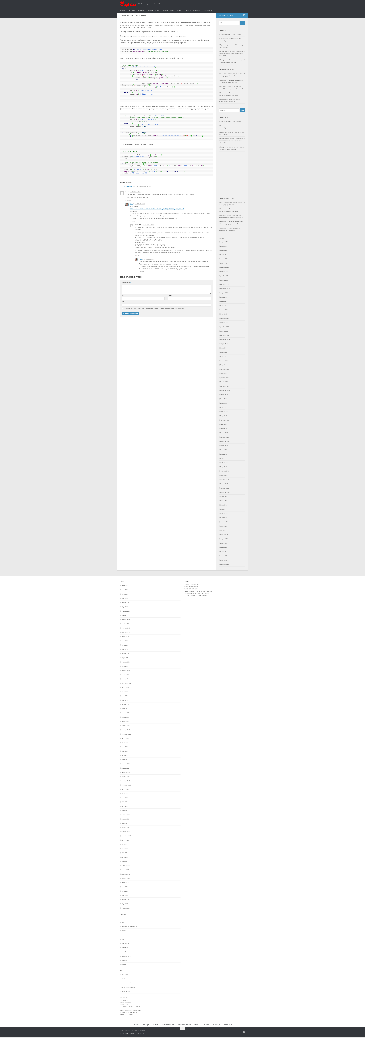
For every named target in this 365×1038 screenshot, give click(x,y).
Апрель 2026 (224, 259)
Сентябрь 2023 (225, 390)
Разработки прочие (168, 10)
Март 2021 (223, 517)
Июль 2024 (223, 348)
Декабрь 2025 (224, 276)
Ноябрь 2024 (224, 331)
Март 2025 (223, 314)
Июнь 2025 (223, 301)
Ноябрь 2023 (224, 382)
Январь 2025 (224, 322)
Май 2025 (223, 305)
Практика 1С (125, 943)
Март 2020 (223, 560)
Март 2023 (223, 416)
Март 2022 (223, 467)
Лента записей (126, 983)
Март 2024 (223, 365)
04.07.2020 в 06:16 (148, 225)
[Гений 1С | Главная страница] (128, 4)
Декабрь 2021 (224, 479)
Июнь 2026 (223, 250)
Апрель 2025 (224, 310)
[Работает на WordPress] (127, 1033)
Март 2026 (223, 263)
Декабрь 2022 (224, 428)
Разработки (125, 952)
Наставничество (126, 935)
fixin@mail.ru (124, 1000)
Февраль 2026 (224, 267)
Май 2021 (223, 509)
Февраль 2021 (224, 522)
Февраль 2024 (224, 369)
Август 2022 (224, 445)
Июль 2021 (223, 500)
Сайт (123, 302)
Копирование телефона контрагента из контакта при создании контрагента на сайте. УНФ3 (232, 53)
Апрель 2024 (224, 361)
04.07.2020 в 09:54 (149, 259)
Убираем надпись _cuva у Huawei (230, 34)
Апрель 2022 (224, 462)
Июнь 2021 (223, 505)
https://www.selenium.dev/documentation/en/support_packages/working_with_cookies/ (157, 209)
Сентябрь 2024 (225, 339)
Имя (123, 295)
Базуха (123, 918)
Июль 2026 (223, 246)
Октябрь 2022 (224, 437)
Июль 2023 (223, 399)
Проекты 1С (125, 947)
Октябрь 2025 (224, 284)
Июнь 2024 (223, 352)
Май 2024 (223, 356)
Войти (123, 978)
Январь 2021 (224, 526)
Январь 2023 (224, 424)
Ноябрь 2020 (224, 534)
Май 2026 (223, 254)
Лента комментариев (128, 987)
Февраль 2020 (224, 564)
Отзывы (179, 10)
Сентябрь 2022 (225, 441)
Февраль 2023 (224, 420)
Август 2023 (224, 394)
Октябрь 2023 (224, 386)
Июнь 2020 (223, 547)
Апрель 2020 (224, 556)
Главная (122, 10)
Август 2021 (224, 496)
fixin (131, 204)
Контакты (141, 10)
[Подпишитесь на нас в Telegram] (244, 15)
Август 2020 (224, 539)
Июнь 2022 (223, 454)
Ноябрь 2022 (224, 433)
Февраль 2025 (224, 318)
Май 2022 (223, 458)
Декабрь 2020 (224, 530)
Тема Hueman (140, 1033)
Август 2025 (224, 293)
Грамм (123, 930)
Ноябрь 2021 (224, 484)
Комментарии (128, 186)
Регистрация (125, 974)
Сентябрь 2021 (225, 492)
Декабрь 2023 (224, 377)
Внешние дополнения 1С (129, 926)
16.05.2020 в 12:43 (135, 192)
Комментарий (126, 282)
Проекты (188, 10)
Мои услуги (131, 10)
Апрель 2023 (224, 411)
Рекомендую (208, 10)
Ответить (128, 200)
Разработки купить (153, 10)
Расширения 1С (126, 956)
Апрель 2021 (224, 513)
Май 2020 (223, 551)
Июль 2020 (223, 543)
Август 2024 (224, 343)
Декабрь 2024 (224, 327)
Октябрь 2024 (224, 335)
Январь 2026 (224, 271)
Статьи (123, 964)
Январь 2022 (224, 475)
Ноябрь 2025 (224, 280)
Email (170, 295)
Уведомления (144, 186)
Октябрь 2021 (224, 488)
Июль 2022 (223, 450)
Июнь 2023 (223, 403)
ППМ (123, 939)
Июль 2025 (223, 297)
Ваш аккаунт (197, 10)
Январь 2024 (224, 373)
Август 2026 (224, 242)
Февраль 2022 (224, 471)
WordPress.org (126, 991)
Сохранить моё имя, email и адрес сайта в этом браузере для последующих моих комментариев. (154, 308)
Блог (122, 922)
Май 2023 (223, 407)
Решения (124, 960)
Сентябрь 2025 (225, 288)
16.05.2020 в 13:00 (140, 204)
